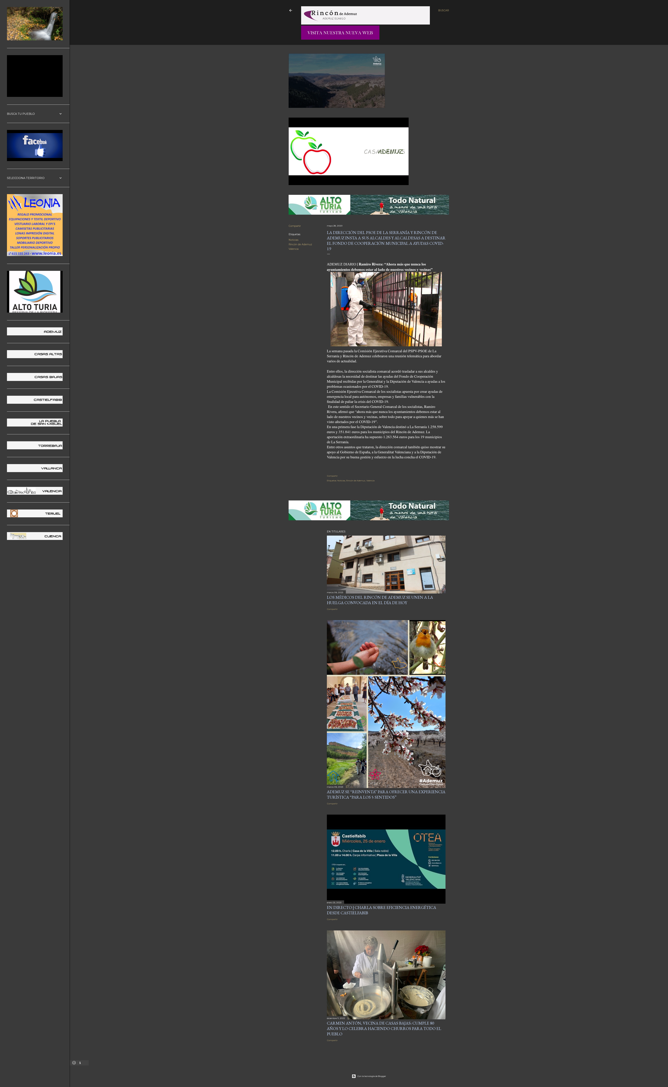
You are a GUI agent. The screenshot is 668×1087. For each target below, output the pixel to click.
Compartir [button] (295, 226)
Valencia (294, 248)
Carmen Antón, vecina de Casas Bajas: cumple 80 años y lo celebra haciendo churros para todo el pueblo (384, 1028)
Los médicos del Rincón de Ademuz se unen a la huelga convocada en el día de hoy (380, 600)
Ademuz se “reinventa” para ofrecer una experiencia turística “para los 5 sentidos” (386, 794)
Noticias (293, 239)
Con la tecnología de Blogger (371, 1076)
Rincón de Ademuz (300, 244)
